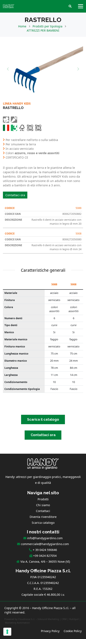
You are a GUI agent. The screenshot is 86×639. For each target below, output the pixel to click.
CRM (64, 619)
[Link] (8, 6)
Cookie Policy (73, 631)
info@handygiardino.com (45, 538)
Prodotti (43, 499)
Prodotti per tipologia (47, 26)
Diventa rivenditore (43, 517)
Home (22, 26)
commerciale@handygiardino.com (45, 544)
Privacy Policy (50, 631)
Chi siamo (43, 505)
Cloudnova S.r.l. (26, 619)
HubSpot (74, 619)
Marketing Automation (17, 622)
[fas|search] (70, 6)
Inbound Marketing (48, 619)
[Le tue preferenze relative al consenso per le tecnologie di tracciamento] (7, 632)
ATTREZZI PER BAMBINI (43, 30)
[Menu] (80, 6)
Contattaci (43, 511)
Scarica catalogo (43, 523)
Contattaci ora (15, 195)
